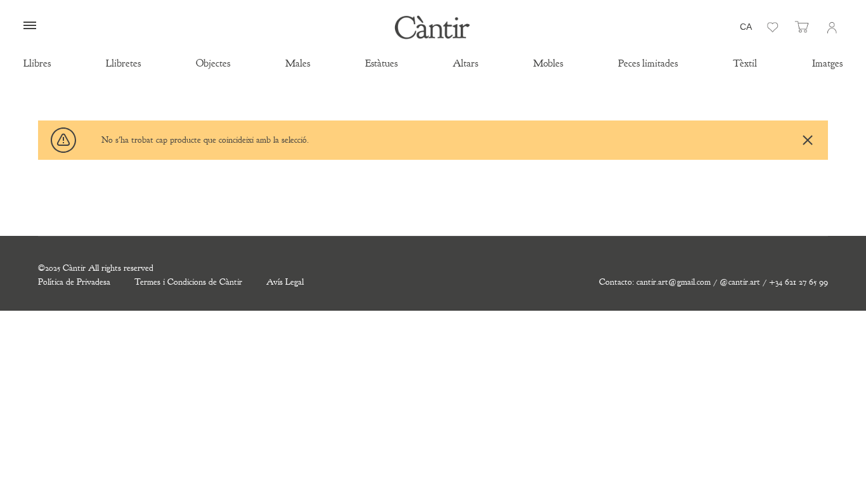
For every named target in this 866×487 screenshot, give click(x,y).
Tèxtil (745, 63)
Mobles (548, 63)
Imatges (827, 63)
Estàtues (381, 63)
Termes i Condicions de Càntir (188, 281)
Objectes (213, 63)
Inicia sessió (831, 27)
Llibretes (123, 63)
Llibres (37, 63)
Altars (465, 63)
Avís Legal (285, 281)
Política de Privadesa (74, 281)
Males (297, 63)
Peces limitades (648, 63)
